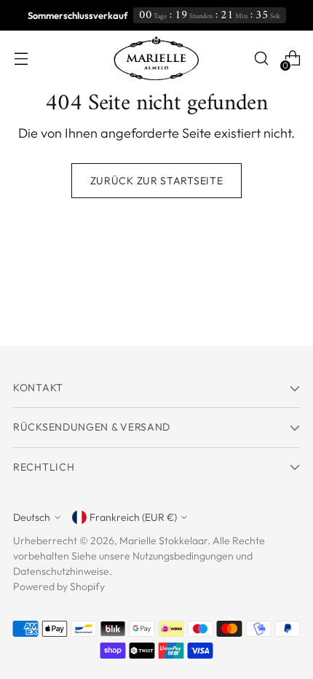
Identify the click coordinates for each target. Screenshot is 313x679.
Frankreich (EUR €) (133, 517)
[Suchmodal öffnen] (261, 59)
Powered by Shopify (59, 586)
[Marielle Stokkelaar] (156, 58)
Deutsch (31, 517)
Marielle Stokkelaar (163, 540)
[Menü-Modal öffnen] (21, 59)
